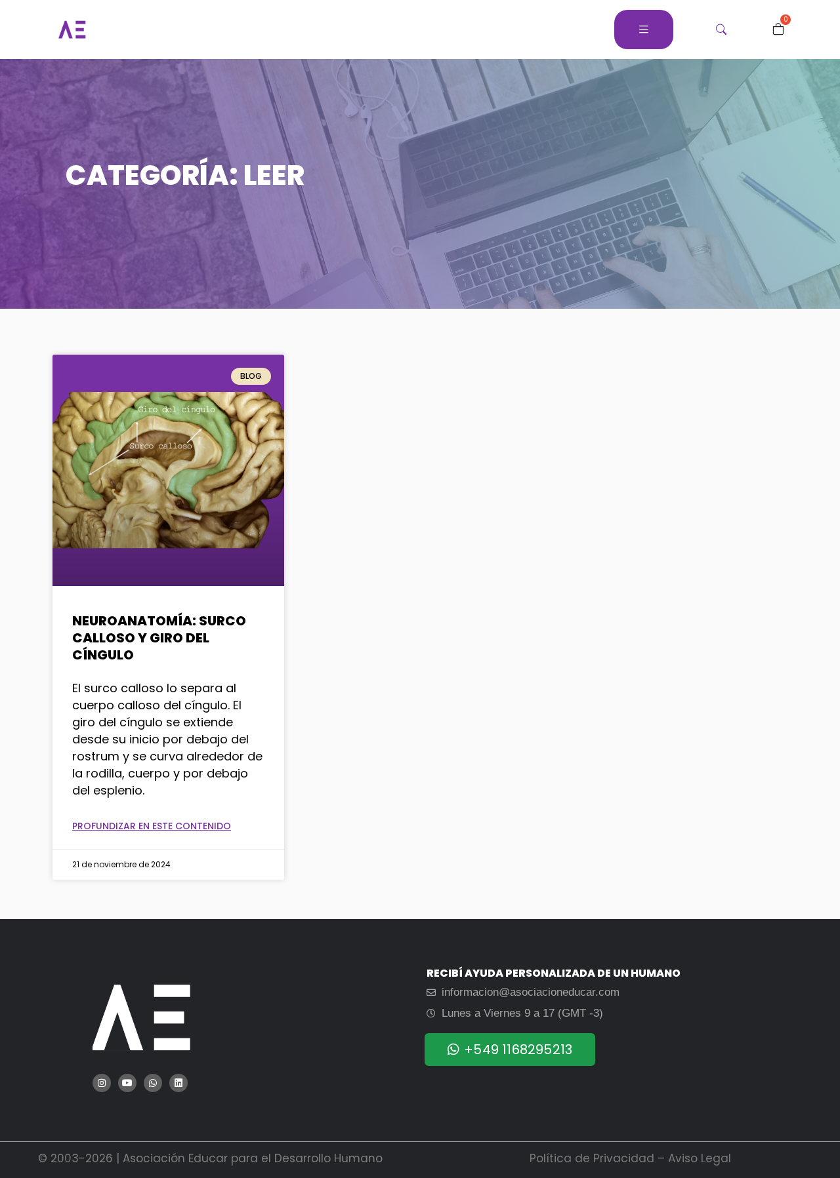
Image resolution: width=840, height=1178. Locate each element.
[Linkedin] (178, 1083)
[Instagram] (102, 1083)
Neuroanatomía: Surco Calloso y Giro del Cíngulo (159, 638)
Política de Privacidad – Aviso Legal (630, 1158)
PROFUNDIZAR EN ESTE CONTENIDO (151, 826)
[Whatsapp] (153, 1083)
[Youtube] (127, 1083)
